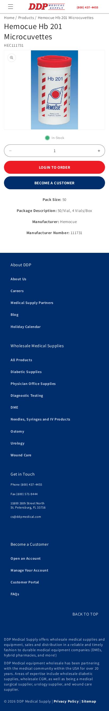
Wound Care (21, 455)
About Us (18, 279)
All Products (21, 359)
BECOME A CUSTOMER (54, 182)
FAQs (15, 594)
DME (15, 407)
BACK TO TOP (85, 614)
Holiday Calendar (26, 326)
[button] (10, 6)
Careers (17, 290)
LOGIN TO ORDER (54, 167)
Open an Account (26, 558)
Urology (17, 443)
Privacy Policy (66, 701)
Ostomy (17, 431)
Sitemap (88, 701)
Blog (14, 314)
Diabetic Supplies (26, 371)
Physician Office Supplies (33, 383)
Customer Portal (25, 582)
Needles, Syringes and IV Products (40, 419)
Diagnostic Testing (27, 395)
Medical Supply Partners (32, 302)
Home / (10, 17)
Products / (27, 17)
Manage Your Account (29, 570)
